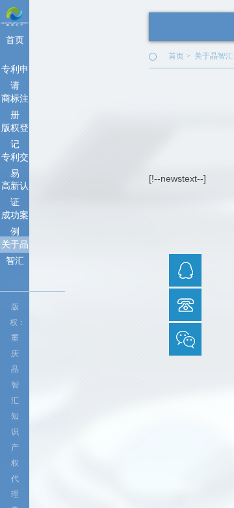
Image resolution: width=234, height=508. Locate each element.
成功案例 (15, 216)
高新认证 (15, 187)
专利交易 (15, 158)
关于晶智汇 (15, 246)
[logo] (14, 16)
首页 (15, 40)
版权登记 (15, 129)
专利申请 (15, 71)
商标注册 (15, 100)
